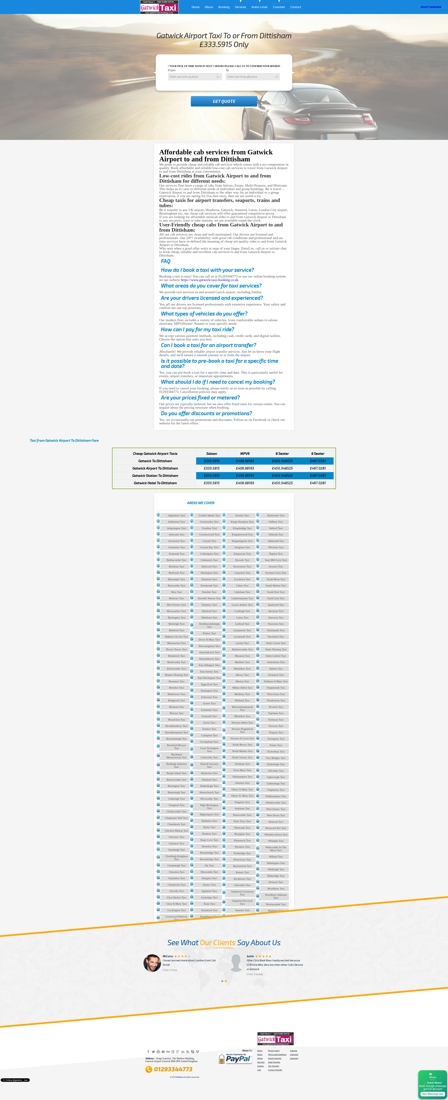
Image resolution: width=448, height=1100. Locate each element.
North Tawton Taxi (242, 757)
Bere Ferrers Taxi (176, 604)
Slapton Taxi (276, 553)
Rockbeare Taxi (242, 878)
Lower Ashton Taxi (242, 604)
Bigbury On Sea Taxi (176, 636)
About (209, 7)
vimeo (197, 1051)
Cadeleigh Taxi (176, 798)
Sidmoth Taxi (276, 534)
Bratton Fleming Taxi (176, 675)
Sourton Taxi (276, 566)
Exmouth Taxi (209, 716)
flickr (168, 1051)
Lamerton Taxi (242, 572)
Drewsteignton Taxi (209, 646)
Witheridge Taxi (276, 875)
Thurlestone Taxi (276, 700)
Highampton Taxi (209, 814)
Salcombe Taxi (242, 885)
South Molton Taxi (276, 585)
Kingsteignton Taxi (242, 541)
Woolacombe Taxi (276, 904)
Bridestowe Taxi (176, 694)
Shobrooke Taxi (276, 515)
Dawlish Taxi (209, 592)
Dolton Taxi (209, 633)
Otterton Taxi (242, 783)
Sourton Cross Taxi (275, 572)
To (227, 70)
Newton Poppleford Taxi (242, 730)
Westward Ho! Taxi (275, 828)
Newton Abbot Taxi (242, 722)
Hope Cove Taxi (209, 840)
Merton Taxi (242, 681)
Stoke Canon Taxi (276, 643)
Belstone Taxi (176, 598)
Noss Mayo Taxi (242, 770)
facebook (148, 1051)
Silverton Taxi (276, 547)
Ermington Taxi (209, 690)
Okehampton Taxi (242, 776)
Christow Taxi (176, 843)
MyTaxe (179, 1077)
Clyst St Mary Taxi (176, 903)
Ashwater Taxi (176, 534)
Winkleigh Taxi (276, 869)
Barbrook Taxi (176, 572)
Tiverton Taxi (276, 707)
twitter (153, 1051)
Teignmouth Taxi (276, 687)
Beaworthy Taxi (176, 585)
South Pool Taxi (276, 592)
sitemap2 (294, 1054)
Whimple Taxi (276, 840)
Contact (295, 7)
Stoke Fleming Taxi (275, 649)
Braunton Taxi (176, 681)
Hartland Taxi (209, 779)
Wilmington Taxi (276, 863)
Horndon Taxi (209, 846)
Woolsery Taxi (276, 910)
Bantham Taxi (176, 566)
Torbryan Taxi (276, 719)
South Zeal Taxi (275, 598)
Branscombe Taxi (176, 668)
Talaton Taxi (276, 668)
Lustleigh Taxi (242, 611)
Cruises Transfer (275, 1070)
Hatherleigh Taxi (209, 786)
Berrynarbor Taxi (176, 611)
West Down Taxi (276, 815)
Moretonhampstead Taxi (242, 708)
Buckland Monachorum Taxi (176, 756)
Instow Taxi (209, 884)
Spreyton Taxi (276, 611)
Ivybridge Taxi (209, 897)
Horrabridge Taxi (209, 852)
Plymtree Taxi (242, 846)
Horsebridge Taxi (209, 859)
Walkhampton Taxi (275, 796)
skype (192, 1051)
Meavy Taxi (242, 675)
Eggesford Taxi (209, 684)
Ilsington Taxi (209, 878)
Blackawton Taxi (176, 643)
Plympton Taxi (242, 834)
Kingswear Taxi (242, 553)
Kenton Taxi (242, 515)
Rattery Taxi (242, 872)
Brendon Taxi (176, 687)
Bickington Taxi (176, 617)
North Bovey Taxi (242, 744)
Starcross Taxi (276, 617)
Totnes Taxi (276, 745)
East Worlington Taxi (209, 678)
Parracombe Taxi (242, 815)
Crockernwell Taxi (209, 534)
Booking (224, 7)
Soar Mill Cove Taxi (276, 560)
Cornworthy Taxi (209, 521)
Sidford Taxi (276, 528)
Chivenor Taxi (176, 837)
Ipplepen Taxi (209, 891)
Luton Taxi (242, 617)
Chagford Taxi (176, 805)
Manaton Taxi (242, 655)
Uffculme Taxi (276, 770)
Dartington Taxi (209, 572)
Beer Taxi (176, 592)
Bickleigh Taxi (176, 623)
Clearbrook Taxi (176, 884)
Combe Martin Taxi (209, 515)
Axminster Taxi (176, 547)
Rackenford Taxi (242, 866)
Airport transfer (274, 1058)
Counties (279, 7)
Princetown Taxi (242, 859)
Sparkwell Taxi (276, 604)
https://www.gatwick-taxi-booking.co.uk (209, 280)
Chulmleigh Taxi (176, 865)
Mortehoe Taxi (242, 716)
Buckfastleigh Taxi (176, 738)
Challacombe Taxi (176, 811)
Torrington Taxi (275, 738)
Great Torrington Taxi (209, 750)
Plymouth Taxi (242, 827)
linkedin (183, 1051)
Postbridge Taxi (242, 853)
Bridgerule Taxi (176, 700)
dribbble (173, 1051)
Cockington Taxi (176, 910)
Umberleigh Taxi (276, 783)
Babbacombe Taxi (176, 560)
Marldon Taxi (242, 662)
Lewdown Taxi (242, 579)
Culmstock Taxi (209, 560)
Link (259, 1070)
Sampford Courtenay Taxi (242, 893)
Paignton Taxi (242, 802)
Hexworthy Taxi (209, 798)
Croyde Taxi (209, 541)
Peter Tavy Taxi (242, 821)
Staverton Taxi (276, 623)
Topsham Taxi (276, 713)
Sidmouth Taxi (276, 541)
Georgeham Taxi (209, 741)
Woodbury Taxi (275, 888)
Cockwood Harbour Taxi (176, 918)
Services (240, 7)
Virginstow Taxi (276, 789)
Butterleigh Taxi (176, 792)
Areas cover (259, 7)
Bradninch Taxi (176, 655)
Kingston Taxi (242, 547)
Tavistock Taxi (276, 675)
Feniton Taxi (209, 729)
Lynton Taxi (242, 643)
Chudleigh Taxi (176, 849)
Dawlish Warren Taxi (209, 598)
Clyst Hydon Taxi (176, 897)
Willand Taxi (276, 856)
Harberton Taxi (209, 773)
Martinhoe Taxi (242, 668)
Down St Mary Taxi (209, 639)
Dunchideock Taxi (209, 658)
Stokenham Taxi (276, 662)
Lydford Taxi (242, 623)
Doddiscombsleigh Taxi (209, 625)
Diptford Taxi (209, 611)
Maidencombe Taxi (242, 649)
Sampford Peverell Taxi (242, 902)
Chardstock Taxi (177, 824)
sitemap (293, 1050)
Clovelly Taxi (176, 891)
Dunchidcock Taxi (209, 652)
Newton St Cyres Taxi (242, 738)
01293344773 (173, 1069)
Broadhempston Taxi (176, 732)
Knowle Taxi (242, 560)
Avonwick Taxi (176, 541)
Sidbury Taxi (276, 521)
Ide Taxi (209, 865)
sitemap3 (294, 1058)
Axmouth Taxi (176, 553)
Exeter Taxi (209, 703)
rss (188, 1051)
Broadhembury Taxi (176, 726)
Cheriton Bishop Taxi (176, 830)
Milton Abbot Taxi (242, 687)
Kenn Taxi (209, 903)
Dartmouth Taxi (209, 585)
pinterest (158, 1051)
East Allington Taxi (209, 665)
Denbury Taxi (209, 604)
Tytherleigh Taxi (276, 764)
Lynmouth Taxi (242, 636)
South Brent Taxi (276, 579)
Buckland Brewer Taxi (176, 747)
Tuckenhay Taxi (276, 751)
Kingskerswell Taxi (242, 534)
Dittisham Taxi (209, 617)
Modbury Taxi (242, 694)
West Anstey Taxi (275, 809)
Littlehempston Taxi (242, 598)
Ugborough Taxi (276, 777)
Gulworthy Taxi (209, 757)
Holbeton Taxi (209, 821)
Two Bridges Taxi (275, 758)
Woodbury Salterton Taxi (276, 896)
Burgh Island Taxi (176, 773)
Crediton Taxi (209, 528)
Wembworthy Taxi (276, 802)
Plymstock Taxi (242, 840)
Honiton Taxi (209, 833)
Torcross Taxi (275, 726)
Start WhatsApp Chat (432, 1094)
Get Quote (224, 101)
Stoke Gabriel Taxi (276, 655)
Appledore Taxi (176, 515)
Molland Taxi (242, 700)
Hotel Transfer (274, 1062)
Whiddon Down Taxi (275, 834)
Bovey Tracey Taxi (176, 649)
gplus (178, 1051)
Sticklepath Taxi (276, 630)
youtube (163, 1051)
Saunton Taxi (242, 910)
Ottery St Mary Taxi (242, 789)
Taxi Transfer (273, 1066)
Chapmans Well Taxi (176, 818)
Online (260, 1058)
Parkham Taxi (242, 808)
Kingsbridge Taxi (242, 528)
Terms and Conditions (277, 1054)
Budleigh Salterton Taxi (176, 765)
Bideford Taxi (176, 630)
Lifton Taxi (242, 585)
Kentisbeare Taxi (209, 916)
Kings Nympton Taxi (242, 521)
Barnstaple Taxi (176, 579)
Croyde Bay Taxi (209, 547)
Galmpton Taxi (209, 735)
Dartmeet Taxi (209, 579)
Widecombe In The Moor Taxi (275, 849)
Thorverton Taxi (276, 694)
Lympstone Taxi (242, 630)
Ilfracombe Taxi (209, 872)
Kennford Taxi (209, 910)
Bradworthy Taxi (176, 662)
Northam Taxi (242, 764)
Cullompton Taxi (209, 553)
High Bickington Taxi (209, 807)
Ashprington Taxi (176, 528)
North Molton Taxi (242, 751)
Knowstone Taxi (242, 566)
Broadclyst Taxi (176, 719)
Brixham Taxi (176, 707)
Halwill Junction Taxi (209, 765)
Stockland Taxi (276, 636)
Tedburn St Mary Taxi (276, 681)
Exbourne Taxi (209, 697)
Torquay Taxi (276, 732)
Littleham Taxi (242, 592)
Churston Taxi (176, 872)
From (172, 70)
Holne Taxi (209, 827)
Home (196, 7)
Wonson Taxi (276, 882)
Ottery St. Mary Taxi (242, 795)
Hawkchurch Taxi (209, 792)
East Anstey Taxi (209, 671)
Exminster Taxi (209, 710)
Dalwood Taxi (209, 566)
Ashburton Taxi (176, 521)
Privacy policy (274, 1050)
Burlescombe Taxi (176, 779)
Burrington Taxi (176, 786)
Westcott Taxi (275, 821)
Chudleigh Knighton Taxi (176, 858)
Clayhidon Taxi (176, 878)
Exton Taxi (209, 722)
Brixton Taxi (176, 713)
